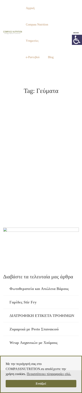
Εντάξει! (41, 383)
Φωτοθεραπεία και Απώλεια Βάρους (39, 289)
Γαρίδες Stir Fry (23, 302)
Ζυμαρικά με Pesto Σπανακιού (34, 329)
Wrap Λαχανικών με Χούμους (33, 343)
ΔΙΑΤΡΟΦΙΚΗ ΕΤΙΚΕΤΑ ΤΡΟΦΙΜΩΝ (41, 316)
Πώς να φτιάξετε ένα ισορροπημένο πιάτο (39, 181)
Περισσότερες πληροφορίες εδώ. (49, 374)
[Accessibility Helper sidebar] (77, 40)
